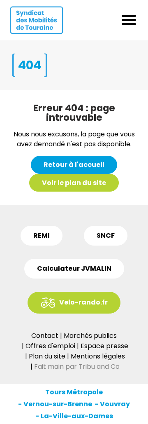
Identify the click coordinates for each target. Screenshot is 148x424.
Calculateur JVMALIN (74, 268)
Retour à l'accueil (74, 164)
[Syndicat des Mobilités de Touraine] (36, 20)
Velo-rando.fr (83, 302)
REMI (41, 235)
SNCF (106, 235)
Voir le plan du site (74, 182)
